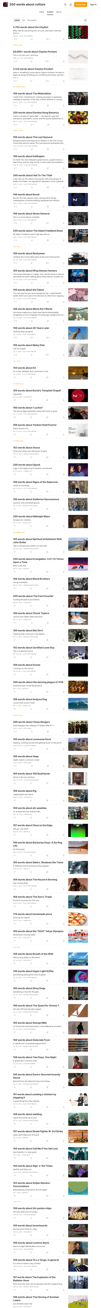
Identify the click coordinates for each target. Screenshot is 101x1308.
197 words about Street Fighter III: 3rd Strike (38, 1131)
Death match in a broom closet (26, 760)
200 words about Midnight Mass (31, 516)
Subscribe (80, 4)
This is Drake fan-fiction (23, 651)
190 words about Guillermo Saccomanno (36, 499)
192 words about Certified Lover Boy (34, 647)
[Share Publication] (70, 4)
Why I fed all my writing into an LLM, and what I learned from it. (37, 31)
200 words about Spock (26, 464)
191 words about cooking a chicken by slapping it (34, 1096)
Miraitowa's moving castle (24, 934)
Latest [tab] (17, 20)
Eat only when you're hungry (25, 1211)
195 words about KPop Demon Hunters (35, 270)
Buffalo (26, 568)
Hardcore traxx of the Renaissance (27, 685)
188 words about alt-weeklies (30, 808)
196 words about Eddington (29, 156)
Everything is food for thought (26, 991)
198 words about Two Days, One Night (34, 1057)
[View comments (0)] (31, 61)
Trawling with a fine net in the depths (28, 634)
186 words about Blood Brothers (31, 578)
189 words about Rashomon (29, 253)
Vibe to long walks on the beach (26, 957)
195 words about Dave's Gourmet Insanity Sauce (36, 1076)
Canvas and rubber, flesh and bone (27, 616)
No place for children (22, 520)
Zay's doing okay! (20, 883)
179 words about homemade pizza (32, 914)
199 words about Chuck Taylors (31, 613)
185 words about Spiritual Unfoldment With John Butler (37, 541)
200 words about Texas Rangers (31, 722)
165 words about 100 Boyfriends (31, 773)
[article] (50, 33)
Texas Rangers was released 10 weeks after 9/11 (33, 725)
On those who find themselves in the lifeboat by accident (37, 1026)
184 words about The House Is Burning (35, 879)
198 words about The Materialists (32, 93)
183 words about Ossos (26, 447)
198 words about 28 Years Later (31, 328)
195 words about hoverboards (30, 1225)
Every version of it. (21, 428)
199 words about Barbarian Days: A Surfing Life (37, 844)
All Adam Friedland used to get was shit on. (31, 234)
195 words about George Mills (30, 1022)
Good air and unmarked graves (26, 502)
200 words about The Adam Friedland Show (38, 230)
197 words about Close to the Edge (32, 825)
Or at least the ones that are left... (27, 811)
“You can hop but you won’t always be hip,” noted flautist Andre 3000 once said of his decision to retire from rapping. (38, 294)
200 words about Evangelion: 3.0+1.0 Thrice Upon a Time (38, 561)
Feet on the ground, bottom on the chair (30, 546)
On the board (18, 849)
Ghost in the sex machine (23, 777)
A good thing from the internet (26, 1101)
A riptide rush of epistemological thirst (29, 1043)
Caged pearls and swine (23, 794)
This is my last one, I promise (25, 55)
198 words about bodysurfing (30, 699)
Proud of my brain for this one (26, 900)
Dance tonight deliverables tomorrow (29, 1246)
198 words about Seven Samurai (31, 213)
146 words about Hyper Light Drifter (33, 971)
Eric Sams (27, 728)
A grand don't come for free (25, 1060)
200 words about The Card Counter (33, 596)
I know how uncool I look (24, 702)
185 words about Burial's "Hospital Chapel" (37, 390)
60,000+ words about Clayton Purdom (35, 51)
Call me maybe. (19, 348)
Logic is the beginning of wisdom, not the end (32, 468)
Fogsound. (17, 394)
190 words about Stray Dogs (29, 988)
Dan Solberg (28, 1249)
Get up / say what (20, 828)
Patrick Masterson (31, 454)
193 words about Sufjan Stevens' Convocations (31, 1185)
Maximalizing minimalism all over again (30, 1189)
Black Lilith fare (19, 565)
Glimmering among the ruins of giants (29, 974)
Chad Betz (28, 397)
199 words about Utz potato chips (32, 1208)
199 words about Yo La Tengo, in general (36, 1260)
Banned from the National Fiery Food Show (31, 1081)
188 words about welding (27, 1114)
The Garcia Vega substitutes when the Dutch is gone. (35, 411)
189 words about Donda (26, 664)
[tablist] (25, 20)
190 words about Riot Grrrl (28, 630)
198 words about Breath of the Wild (33, 954)
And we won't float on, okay (25, 1229)
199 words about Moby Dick (29, 345)
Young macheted (20, 582)
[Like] (14, 377)
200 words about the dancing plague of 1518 (38, 682)
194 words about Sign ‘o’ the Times (33, 1165)
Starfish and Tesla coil (22, 1169)
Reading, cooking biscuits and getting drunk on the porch (37, 742)
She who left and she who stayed (27, 1009)
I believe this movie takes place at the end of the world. (36, 257)
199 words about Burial (26, 194)
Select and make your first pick (26, 1135)
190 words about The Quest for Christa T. (36, 1005)
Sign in (93, 4)
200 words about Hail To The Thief (32, 175)
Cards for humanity (21, 485)
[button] (42, 12)
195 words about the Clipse (28, 289)
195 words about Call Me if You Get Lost (35, 1148)
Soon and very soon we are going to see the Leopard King (37, 1284)
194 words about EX (24, 367)
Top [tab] (23, 20)
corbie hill (28, 471)
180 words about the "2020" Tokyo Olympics (38, 931)
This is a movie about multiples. (26, 217)
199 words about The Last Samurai (32, 137)
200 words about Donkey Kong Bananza (36, 112)
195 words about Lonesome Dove (32, 739)
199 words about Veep (26, 756)
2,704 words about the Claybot (30, 27)
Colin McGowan (30, 745)
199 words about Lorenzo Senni (31, 1242)
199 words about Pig (24, 791)
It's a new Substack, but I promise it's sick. (31, 371)
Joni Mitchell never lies (22, 1303)
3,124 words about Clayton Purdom (33, 69)
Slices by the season (21, 917)
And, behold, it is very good (24, 1152)
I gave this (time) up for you (25, 1117)
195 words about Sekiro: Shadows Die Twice (38, 862)
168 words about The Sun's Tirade (32, 896)
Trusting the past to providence (26, 599)
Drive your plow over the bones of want (30, 451)
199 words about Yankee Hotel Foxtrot (34, 425)
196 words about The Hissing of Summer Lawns (36, 1299)
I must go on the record (23, 668)
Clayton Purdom (26, 36)
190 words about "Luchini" (28, 407)
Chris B (25, 1138)
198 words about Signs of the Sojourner (35, 482)
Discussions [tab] (32, 20)
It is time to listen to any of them (27, 1263)
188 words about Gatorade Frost (31, 1040)
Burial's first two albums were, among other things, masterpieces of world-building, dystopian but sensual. (36, 199)
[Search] (65, 4)
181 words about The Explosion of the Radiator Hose (34, 1279)
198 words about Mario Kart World (32, 309)
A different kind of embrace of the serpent (31, 866)
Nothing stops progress (23, 331)
